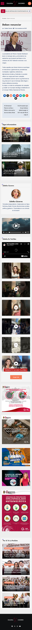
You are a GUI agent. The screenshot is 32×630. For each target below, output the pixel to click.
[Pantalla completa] (28, 232)
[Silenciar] (25, 232)
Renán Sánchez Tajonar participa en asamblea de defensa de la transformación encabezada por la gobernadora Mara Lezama (15, 570)
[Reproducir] (4, 232)
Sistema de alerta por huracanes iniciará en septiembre (14, 154)
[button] (16, 226)
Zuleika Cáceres (8, 28)
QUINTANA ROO (18, 548)
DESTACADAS (8, 548)
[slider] (15, 232)
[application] (16, 226)
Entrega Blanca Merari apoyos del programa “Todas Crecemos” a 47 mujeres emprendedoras (15, 587)
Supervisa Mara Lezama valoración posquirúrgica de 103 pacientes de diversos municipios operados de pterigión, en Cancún (15, 602)
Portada (4, 18)
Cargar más (16, 377)
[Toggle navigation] (2, 3)
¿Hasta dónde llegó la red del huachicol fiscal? (13, 171)
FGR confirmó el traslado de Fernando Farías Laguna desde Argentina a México (16, 135)
